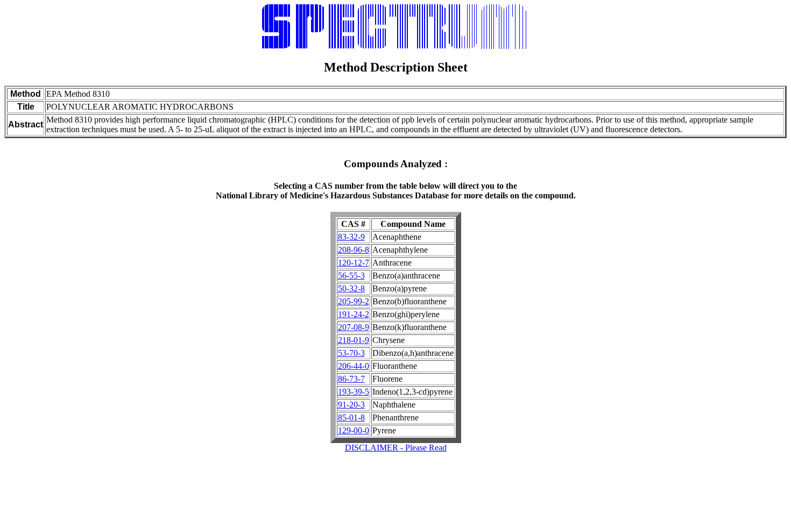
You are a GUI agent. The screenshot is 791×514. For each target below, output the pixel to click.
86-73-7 (351, 378)
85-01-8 (351, 417)
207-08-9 (353, 327)
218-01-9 (353, 340)
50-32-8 (351, 288)
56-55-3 (351, 275)
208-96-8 (353, 249)
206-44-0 (353, 365)
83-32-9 (351, 236)
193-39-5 (353, 391)
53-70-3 (351, 353)
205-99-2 (353, 301)
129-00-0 (353, 430)
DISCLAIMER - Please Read (396, 447)
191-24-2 (353, 314)
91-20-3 (351, 404)
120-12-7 (353, 262)
